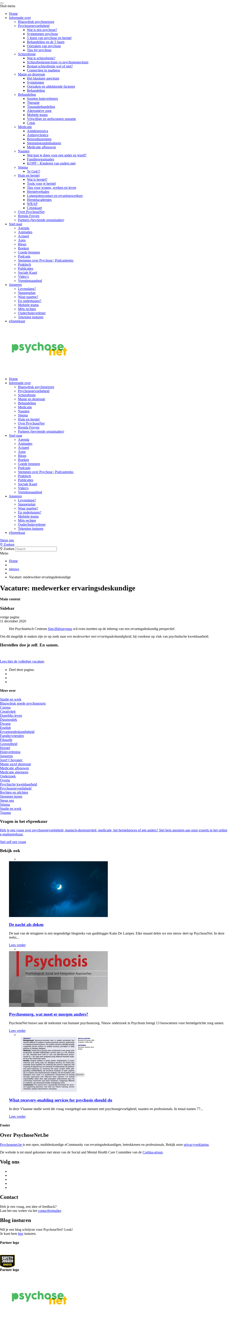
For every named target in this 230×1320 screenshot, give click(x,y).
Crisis (31, 123)
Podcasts (24, 256)
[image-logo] (7, 1261)
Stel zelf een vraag (13, 842)
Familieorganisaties (40, 159)
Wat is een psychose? (42, 30)
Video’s (23, 276)
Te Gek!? (33, 171)
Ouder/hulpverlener (32, 313)
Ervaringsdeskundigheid (17, 732)
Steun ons (7, 540)
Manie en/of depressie (15, 764)
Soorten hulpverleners (42, 98)
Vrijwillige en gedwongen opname (51, 119)
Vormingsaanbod (30, 281)
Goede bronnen (29, 252)
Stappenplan (26, 293)
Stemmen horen (11, 796)
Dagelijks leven (11, 715)
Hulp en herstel (29, 175)
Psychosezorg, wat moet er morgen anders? (48, 1014)
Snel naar (15, 224)
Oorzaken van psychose (44, 46)
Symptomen (35, 82)
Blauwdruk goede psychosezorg (23, 703)
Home (13, 14)
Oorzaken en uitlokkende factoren (51, 86)
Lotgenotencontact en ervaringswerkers (55, 196)
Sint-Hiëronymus (60, 629)
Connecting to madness (43, 70)
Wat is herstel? (37, 179)
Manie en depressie (31, 74)
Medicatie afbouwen (41, 147)
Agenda (23, 228)
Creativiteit (7, 711)
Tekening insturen (30, 317)
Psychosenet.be (11, 1144)
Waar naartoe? (28, 297)
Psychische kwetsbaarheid (18, 784)
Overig (5, 780)
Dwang (5, 724)
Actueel (23, 236)
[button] (115, 540)
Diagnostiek (8, 719)
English (5, 728)
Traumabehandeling (41, 107)
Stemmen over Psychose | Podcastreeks (45, 260)
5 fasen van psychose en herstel (49, 38)
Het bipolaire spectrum (43, 78)
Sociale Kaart (27, 272)
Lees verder (17, 945)
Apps (22, 240)
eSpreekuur (17, 321)
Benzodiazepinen (39, 139)
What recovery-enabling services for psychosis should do (60, 1100)
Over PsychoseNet (31, 212)
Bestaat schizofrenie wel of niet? (50, 66)
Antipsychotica (37, 135)
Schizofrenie (27, 54)
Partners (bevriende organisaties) (41, 220)
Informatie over (20, 18)
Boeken (23, 248)
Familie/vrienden (12, 736)
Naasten (23, 151)
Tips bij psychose (39, 50)
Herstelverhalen (38, 192)
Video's (23, 488)
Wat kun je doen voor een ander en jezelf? (56, 155)
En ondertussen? (29, 301)
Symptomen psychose (42, 34)
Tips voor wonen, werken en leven (51, 187)
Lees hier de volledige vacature (22, 661)
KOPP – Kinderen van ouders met (51, 163)
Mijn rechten (27, 309)
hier (20, 1233)
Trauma (5, 813)
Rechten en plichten (14, 792)
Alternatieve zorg (39, 111)
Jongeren (15, 285)
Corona (5, 707)
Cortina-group (153, 1152)
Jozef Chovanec (11, 760)
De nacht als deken (26, 924)
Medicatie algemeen (14, 772)
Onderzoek (8, 776)
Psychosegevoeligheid (33, 26)
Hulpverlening (10, 752)
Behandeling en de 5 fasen (45, 42)
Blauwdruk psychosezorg (36, 22)
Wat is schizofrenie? (41, 58)
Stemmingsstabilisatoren (44, 143)
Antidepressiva (37, 131)
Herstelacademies (39, 200)
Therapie (33, 103)
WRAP (32, 204)
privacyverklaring (196, 1144)
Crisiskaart (34, 208)
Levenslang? (27, 289)
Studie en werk (10, 699)
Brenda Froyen (28, 216)
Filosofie (6, 740)
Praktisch (24, 264)
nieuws (14, 569)
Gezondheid (8, 744)
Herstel (5, 748)
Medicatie (25, 127)
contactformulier (49, 1211)
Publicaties (25, 268)
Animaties (25, 232)
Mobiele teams (37, 115)
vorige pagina (9, 617)
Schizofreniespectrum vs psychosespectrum (57, 62)
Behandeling (36, 90)
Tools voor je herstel (41, 183)
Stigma (23, 167)
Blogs (22, 244)
